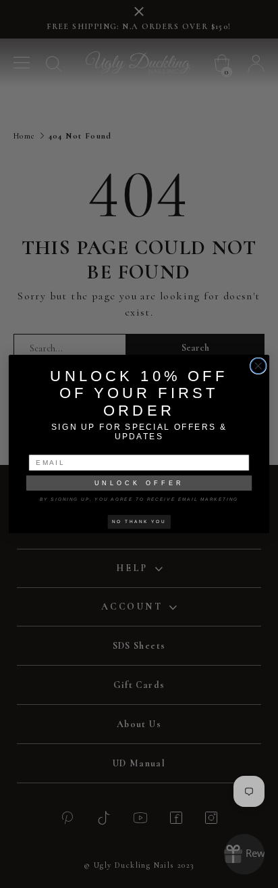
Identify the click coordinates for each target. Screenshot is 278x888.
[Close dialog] (258, 366)
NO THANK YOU (139, 521)
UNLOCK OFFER (139, 482)
